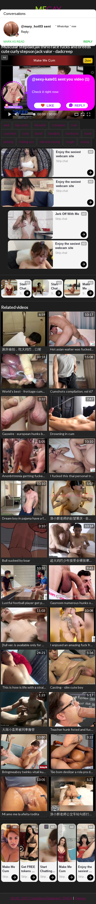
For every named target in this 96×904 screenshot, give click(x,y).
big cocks (22, 125)
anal (6, 125)
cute (25, 133)
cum (74, 125)
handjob (54, 133)
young (84, 142)
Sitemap (80, 898)
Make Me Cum (44, 60)
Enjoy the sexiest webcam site (69, 154)
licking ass (26, 142)
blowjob (40, 125)
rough (70, 142)
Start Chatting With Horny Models (24, 286)
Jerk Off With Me (67, 214)
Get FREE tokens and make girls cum (28, 869)
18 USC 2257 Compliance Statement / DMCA (41, 898)
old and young (50, 142)
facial (38, 133)
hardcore (72, 133)
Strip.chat (62, 161)
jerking (8, 142)
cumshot (9, 133)
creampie (58, 125)
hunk (88, 133)
